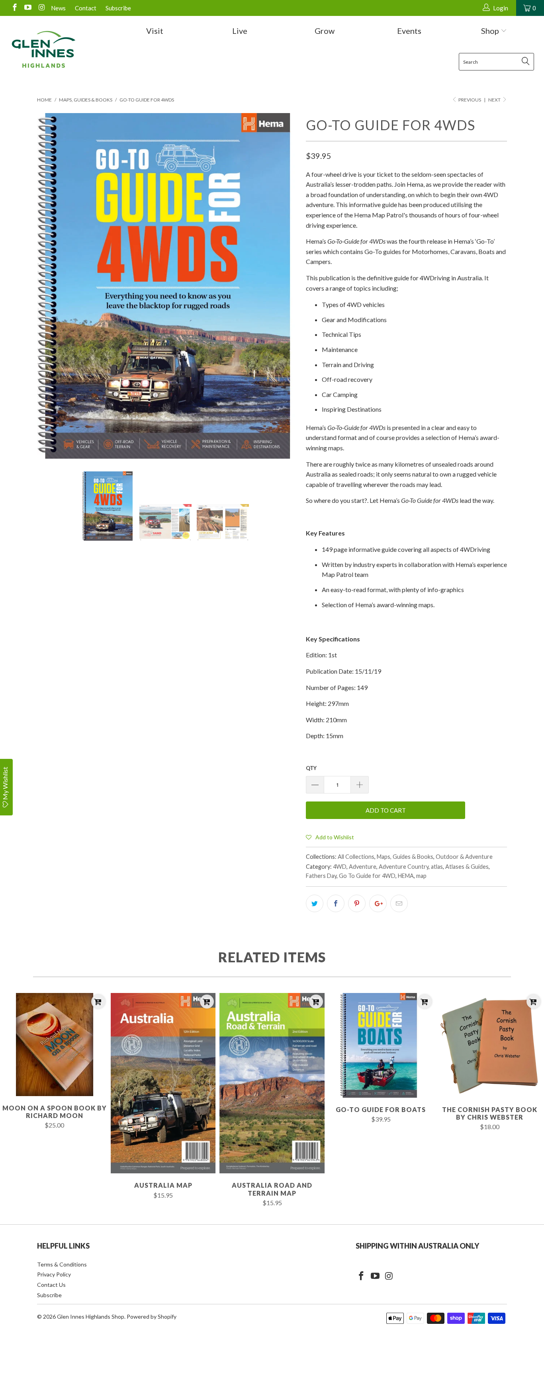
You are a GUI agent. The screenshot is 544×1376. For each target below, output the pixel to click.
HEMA (406, 875)
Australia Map (163, 1083)
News (58, 8)
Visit (154, 30)
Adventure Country (404, 866)
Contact (85, 8)
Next (494, 100)
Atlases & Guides (467, 866)
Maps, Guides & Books (405, 856)
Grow (325, 30)
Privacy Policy (54, 1274)
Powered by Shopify (151, 1316)
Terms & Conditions (62, 1264)
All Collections (356, 856)
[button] (330, 837)
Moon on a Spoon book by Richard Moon (54, 1044)
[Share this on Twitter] (314, 903)
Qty (311, 768)
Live (239, 30)
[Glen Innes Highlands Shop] (43, 49)
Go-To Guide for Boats (381, 1045)
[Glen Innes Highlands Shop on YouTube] (27, 8)
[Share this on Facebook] (335, 903)
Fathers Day (321, 875)
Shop (491, 30)
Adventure (362, 866)
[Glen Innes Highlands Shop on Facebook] (14, 8)
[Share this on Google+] (378, 903)
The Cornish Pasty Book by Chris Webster (489, 1045)
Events (409, 30)
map (421, 875)
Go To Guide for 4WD (367, 875)
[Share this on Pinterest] (357, 903)
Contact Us (51, 1284)
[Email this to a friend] (399, 903)
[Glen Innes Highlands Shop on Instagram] (41, 8)
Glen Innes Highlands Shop (90, 1316)
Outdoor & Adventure (464, 856)
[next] (284, 286)
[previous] (51, 286)
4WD (339, 866)
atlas (437, 866)
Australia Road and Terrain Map (271, 1083)
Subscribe (118, 8)
